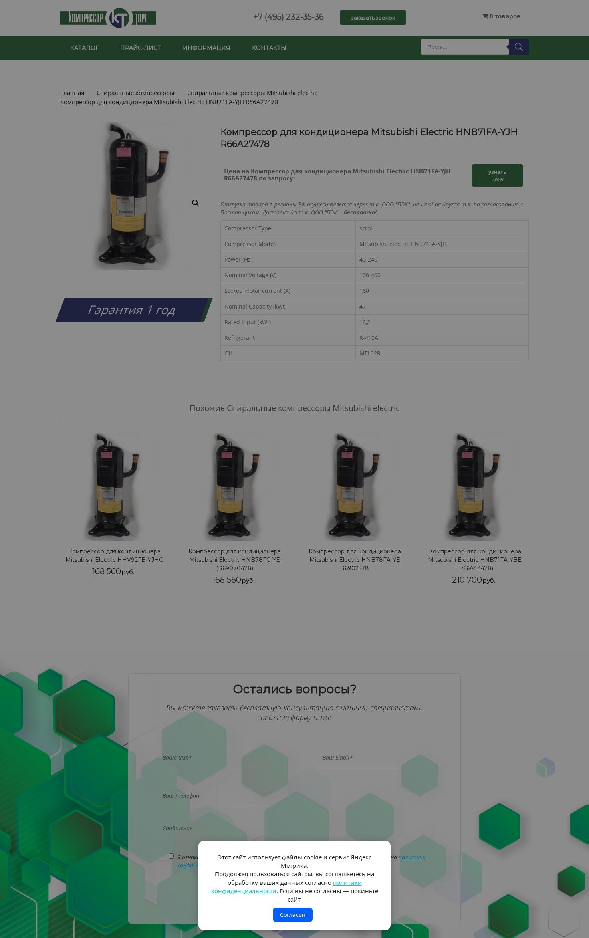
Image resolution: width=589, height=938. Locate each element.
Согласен (292, 914)
